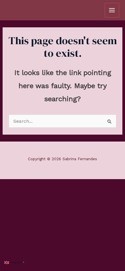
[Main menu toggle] (112, 10)
